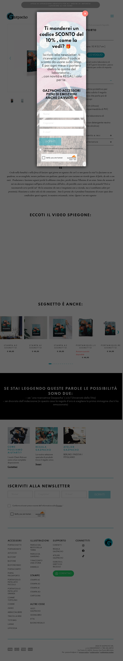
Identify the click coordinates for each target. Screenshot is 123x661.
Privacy (51, 151)
